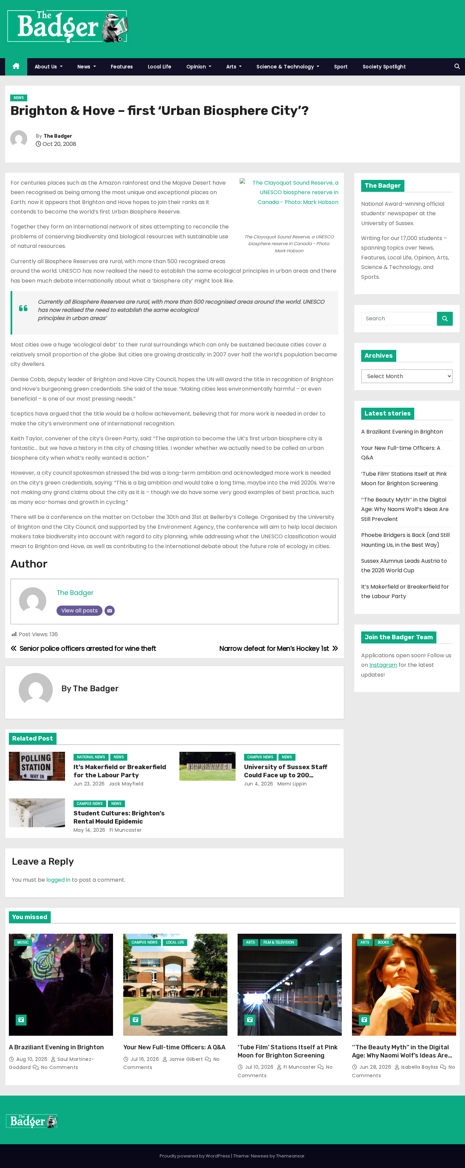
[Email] (110, 611)
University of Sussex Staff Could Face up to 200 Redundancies (285, 775)
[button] (457, 66)
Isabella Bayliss (420, 1067)
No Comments (59, 1067)
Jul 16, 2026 (146, 1059)
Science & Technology (286, 66)
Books (383, 942)
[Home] (16, 66)
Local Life (160, 66)
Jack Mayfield (125, 783)
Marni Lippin (291, 783)
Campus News (260, 757)
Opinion (197, 66)
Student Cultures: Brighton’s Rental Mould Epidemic (119, 817)
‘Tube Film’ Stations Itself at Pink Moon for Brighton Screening (288, 1051)
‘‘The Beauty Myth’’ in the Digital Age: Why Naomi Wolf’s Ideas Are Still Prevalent (405, 509)
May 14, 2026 (90, 830)
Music (23, 942)
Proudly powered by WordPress (195, 1156)
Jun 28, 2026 (376, 1067)
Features (122, 66)
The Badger (58, 136)
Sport (341, 66)
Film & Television (278, 942)
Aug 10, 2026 (32, 1059)
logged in (58, 880)
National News (91, 757)
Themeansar (290, 1156)
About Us (47, 66)
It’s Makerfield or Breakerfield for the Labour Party (120, 771)
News (85, 66)
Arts (232, 66)
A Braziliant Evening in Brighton (402, 432)
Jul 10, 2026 (260, 1067)
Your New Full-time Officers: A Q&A (174, 1047)
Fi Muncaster (125, 830)
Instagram (383, 665)
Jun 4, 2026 (258, 783)
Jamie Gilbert (186, 1059)
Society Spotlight (384, 66)
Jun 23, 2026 (89, 783)
